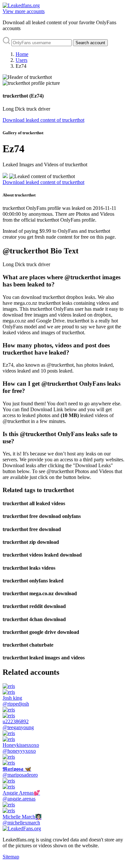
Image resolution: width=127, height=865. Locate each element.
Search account (90, 42)
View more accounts (24, 11)
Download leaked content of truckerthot (43, 120)
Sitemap (11, 856)
